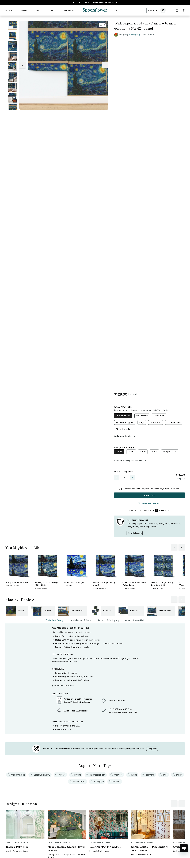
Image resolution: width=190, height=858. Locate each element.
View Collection (135, 533)
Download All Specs (63, 685)
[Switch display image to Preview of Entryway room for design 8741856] (12, 77)
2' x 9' (131, 451)
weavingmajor (135, 34)
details (111, 2)
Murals (24, 10)
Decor (37, 10)
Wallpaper (9, 10)
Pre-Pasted (142, 415)
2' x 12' (119, 451)
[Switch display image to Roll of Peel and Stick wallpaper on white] (12, 35)
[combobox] (152, 10)
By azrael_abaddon (12, 585)
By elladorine (68, 585)
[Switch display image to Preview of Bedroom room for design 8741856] (12, 98)
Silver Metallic (123, 429)
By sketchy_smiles (156, 588)
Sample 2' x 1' (170, 451)
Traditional (158, 415)
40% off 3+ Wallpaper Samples (91, 3)
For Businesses (68, 10)
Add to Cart (149, 495)
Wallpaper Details (125, 436)
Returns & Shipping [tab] (108, 620)
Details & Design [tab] (55, 620)
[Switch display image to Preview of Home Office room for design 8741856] (12, 108)
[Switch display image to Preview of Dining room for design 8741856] (12, 87)
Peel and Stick (123, 415)
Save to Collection (149, 503)
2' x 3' (154, 451)
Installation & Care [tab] (81, 620)
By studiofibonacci (41, 588)
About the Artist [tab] (134, 620)
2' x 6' (143, 451)
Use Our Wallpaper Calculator (130, 460)
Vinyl (141, 422)
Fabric (51, 10)
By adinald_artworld (99, 588)
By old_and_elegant (128, 588)
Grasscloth (155, 422)
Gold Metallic (174, 422)
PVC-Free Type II (125, 422)
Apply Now (152, 749)
